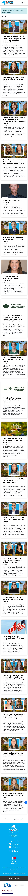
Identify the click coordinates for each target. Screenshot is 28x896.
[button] (22, 3)
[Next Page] (18, 819)
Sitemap (14, 836)
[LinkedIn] (15, 851)
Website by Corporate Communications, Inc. (14, 873)
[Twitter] (18, 851)
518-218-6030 (15, 844)
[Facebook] (10, 851)
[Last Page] (21, 819)
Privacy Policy (14, 835)
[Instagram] (12, 851)
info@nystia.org (15, 847)
